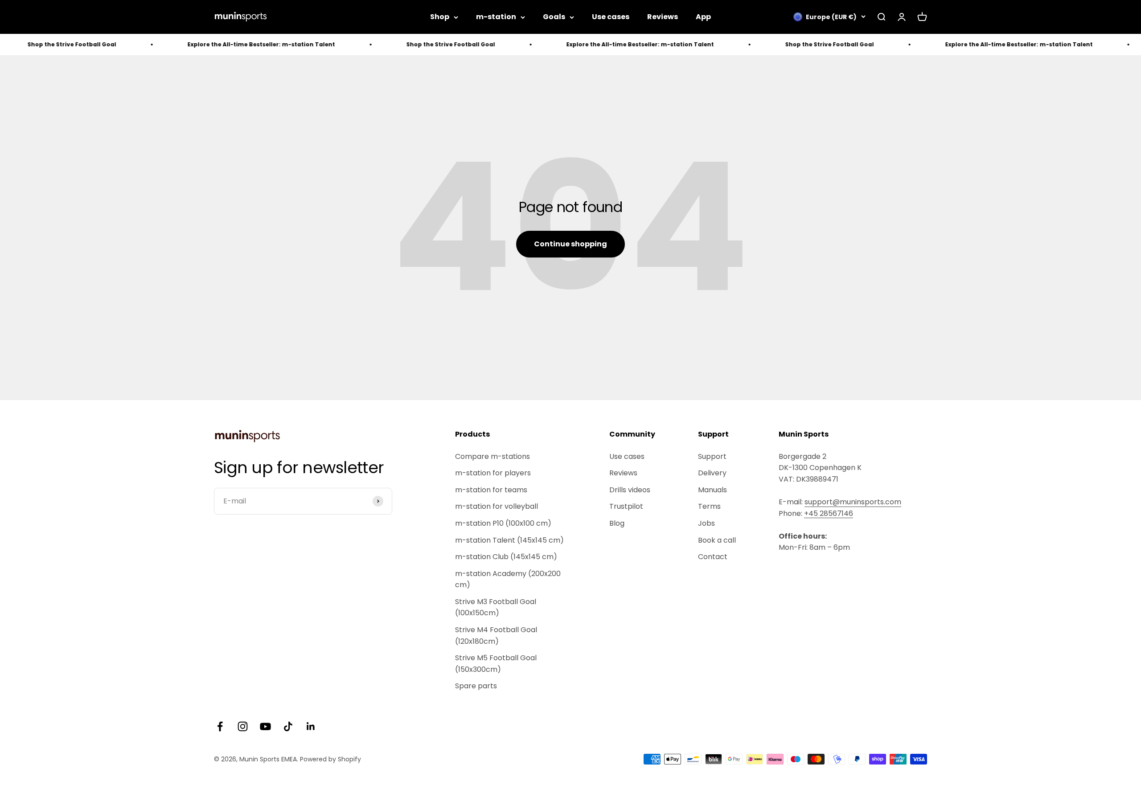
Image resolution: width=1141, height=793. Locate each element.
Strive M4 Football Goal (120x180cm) (496, 635)
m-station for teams (491, 490)
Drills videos (629, 490)
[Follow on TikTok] (288, 726)
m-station (496, 17)
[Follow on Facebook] (220, 726)
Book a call (717, 540)
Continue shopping (570, 244)
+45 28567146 (828, 513)
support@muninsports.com (852, 502)
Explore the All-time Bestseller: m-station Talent (228, 44)
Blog (616, 523)
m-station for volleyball (496, 506)
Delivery (712, 473)
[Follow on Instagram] (243, 726)
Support (712, 456)
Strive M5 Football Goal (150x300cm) (496, 663)
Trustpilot (626, 506)
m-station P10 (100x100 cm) (503, 523)
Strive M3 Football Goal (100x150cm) (495, 607)
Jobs (706, 523)
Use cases (610, 17)
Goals (554, 17)
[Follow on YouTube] (265, 726)
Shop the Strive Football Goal (417, 44)
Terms (709, 506)
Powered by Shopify (330, 759)
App (703, 17)
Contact (712, 557)
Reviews (662, 17)
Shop (439, 17)
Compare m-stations (492, 456)
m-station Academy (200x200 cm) (508, 579)
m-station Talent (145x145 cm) (509, 540)
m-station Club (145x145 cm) (506, 557)
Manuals (712, 490)
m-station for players (493, 473)
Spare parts (476, 686)
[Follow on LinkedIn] (311, 726)
